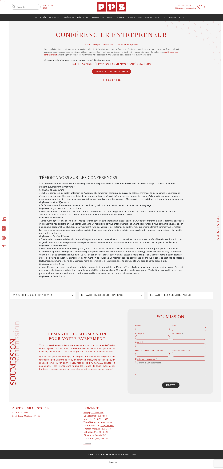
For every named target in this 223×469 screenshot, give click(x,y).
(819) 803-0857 (107, 425)
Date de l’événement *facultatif (149, 350)
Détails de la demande (146, 359)
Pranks (110, 17)
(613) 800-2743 (99, 435)
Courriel (139, 342)
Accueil (87, 44)
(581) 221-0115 (102, 438)
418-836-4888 (111, 79)
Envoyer (170, 385)
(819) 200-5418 (103, 429)
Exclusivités (40, 17)
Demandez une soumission (111, 71)
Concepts (96, 44)
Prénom (139, 325)
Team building (97, 17)
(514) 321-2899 (101, 419)
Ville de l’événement (181, 350)
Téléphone (177, 334)
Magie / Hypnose (145, 17)
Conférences (68, 17)
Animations (160, 17)
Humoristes (54, 17)
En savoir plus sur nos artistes (32, 295)
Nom (175, 325)
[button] (111, 279)
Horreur (120, 17)
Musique (131, 17)
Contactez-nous (48, 7)
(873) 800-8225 (100, 432)
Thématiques (82, 17)
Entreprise (139, 334)
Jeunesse (172, 17)
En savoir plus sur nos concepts (102, 295)
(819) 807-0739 (105, 422)
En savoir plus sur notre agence (171, 295)
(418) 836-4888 (99, 416)
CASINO (182, 17)
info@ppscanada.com (93, 413)
